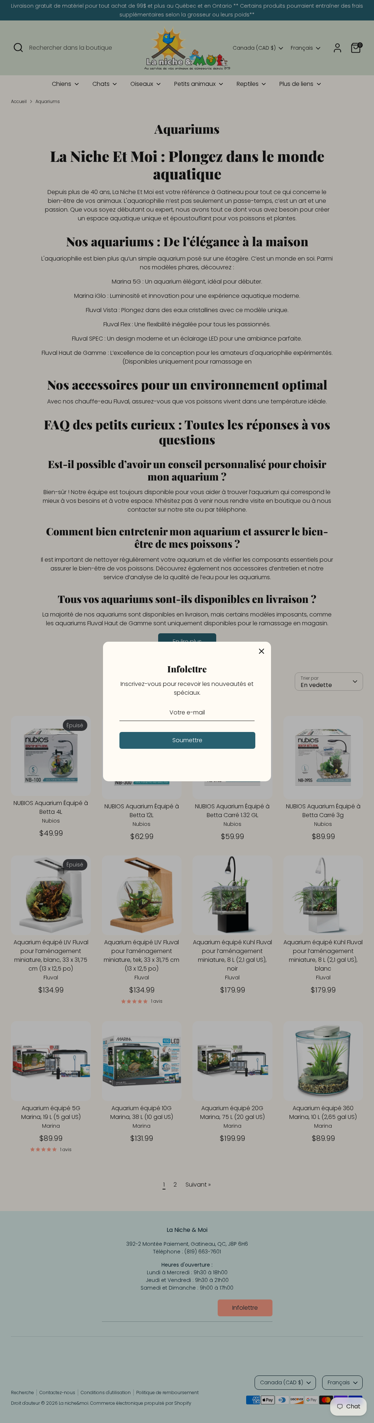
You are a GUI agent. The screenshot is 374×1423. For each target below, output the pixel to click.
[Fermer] (261, 651)
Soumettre (187, 740)
